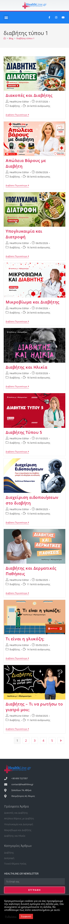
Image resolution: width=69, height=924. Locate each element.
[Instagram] (56, 17)
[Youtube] (63, 17)
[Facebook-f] (49, 17)
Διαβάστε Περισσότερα (17, 115)
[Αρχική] (5, 38)
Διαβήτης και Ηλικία (26, 367)
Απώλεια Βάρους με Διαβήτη (19, 818)
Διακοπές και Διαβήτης (29, 95)
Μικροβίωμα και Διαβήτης (32, 302)
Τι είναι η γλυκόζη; (25, 639)
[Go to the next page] (60, 740)
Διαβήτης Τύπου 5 (24, 432)
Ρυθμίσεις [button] (11, 916)
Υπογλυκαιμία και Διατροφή (24, 234)
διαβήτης (15, 106)
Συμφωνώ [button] (26, 916)
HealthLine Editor (19, 101)
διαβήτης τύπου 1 (25, 38)
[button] (6, 17)
